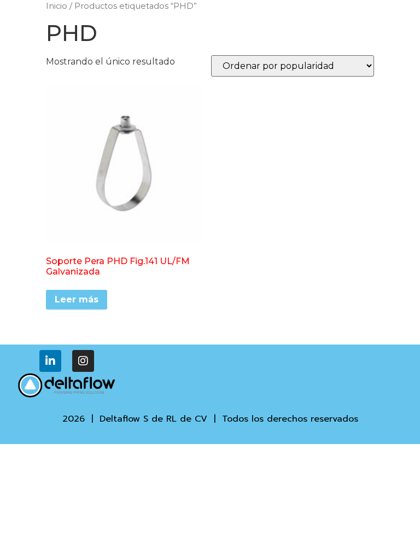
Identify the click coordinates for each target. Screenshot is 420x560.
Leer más (76, 299)
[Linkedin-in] (50, 361)
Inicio (56, 6)
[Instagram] (83, 361)
